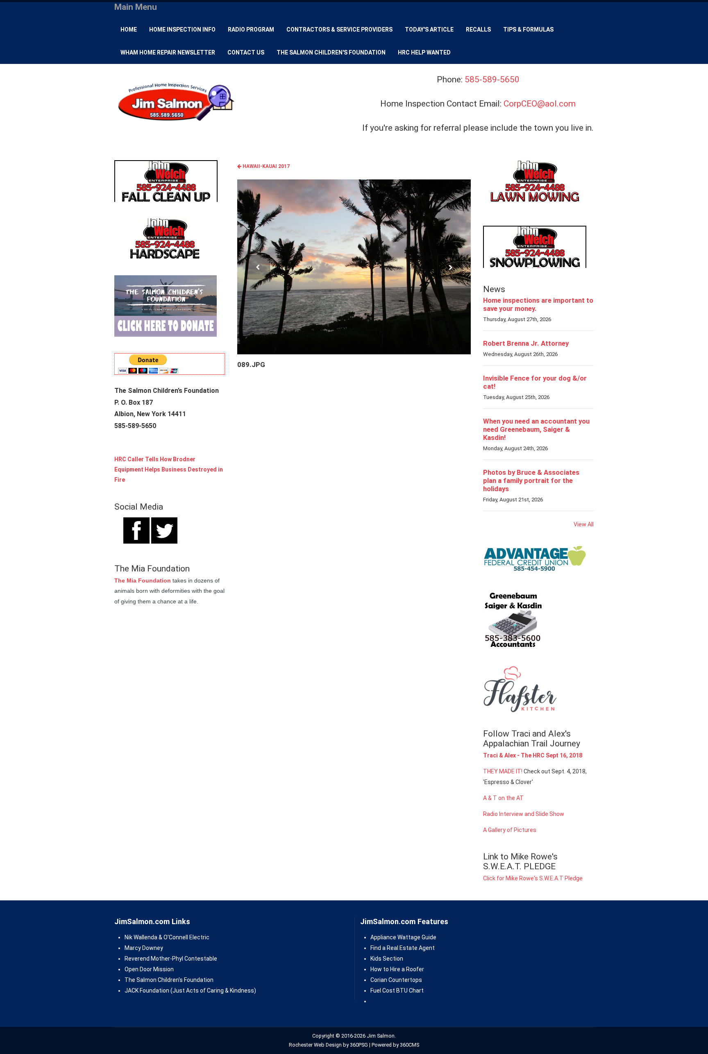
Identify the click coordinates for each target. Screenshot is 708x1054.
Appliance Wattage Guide (403, 937)
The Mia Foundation (142, 580)
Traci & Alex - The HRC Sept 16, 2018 (532, 755)
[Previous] (257, 267)
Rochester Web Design (315, 1045)
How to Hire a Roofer (397, 969)
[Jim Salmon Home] (175, 103)
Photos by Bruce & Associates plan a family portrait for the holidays (531, 480)
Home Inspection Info (182, 29)
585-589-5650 (492, 79)
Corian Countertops (396, 980)
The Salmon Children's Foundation (331, 52)
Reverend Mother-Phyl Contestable (171, 958)
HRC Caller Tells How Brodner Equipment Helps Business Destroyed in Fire (168, 469)
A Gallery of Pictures (509, 830)
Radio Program (251, 29)
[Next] (450, 267)
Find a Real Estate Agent (402, 948)
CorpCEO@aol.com (540, 104)
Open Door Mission (149, 969)
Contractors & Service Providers (339, 29)
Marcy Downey (144, 948)
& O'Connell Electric (183, 937)
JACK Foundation (147, 990)
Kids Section (386, 958)
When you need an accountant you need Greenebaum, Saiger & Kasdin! (536, 429)
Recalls (478, 29)
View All (584, 524)
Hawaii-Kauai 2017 (265, 166)
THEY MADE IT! (502, 771)
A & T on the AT (503, 798)
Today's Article (429, 29)
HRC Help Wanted (424, 52)
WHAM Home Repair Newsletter (167, 52)
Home (128, 29)
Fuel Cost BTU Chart (397, 990)
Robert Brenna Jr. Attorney (526, 343)
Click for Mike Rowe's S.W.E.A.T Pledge (533, 878)
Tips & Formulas (528, 29)
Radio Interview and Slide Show (523, 814)
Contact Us (245, 52)
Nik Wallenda (141, 937)
